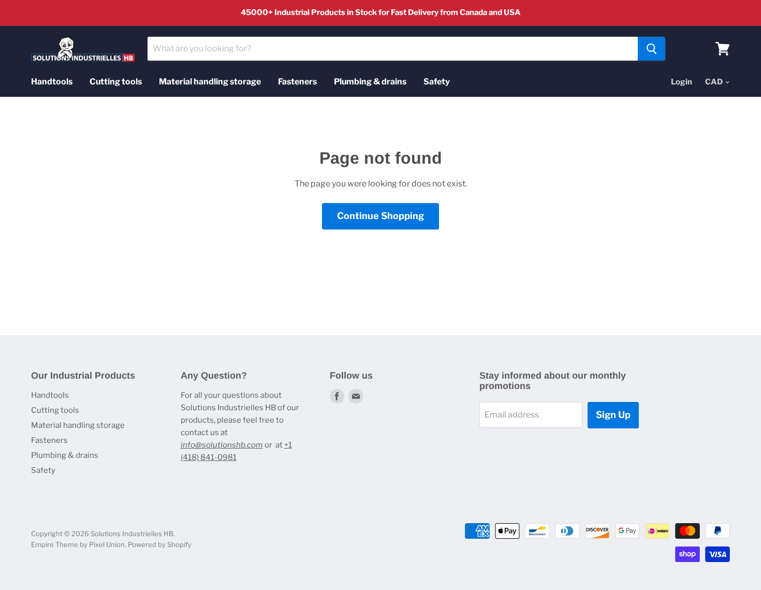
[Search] (651, 49)
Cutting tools (116, 82)
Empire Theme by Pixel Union (78, 544)
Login (681, 82)
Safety (436, 82)
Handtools (51, 82)
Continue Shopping (380, 215)
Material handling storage (210, 82)
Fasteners (297, 82)
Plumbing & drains (370, 82)
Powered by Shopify (160, 544)
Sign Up (613, 414)
